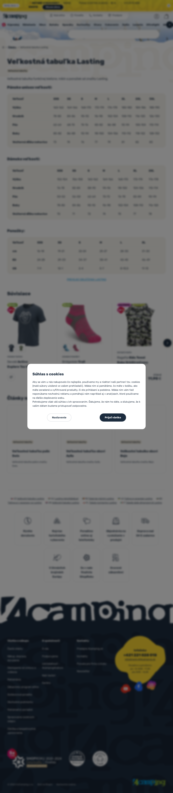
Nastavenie (59, 417)
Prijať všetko (113, 417)
